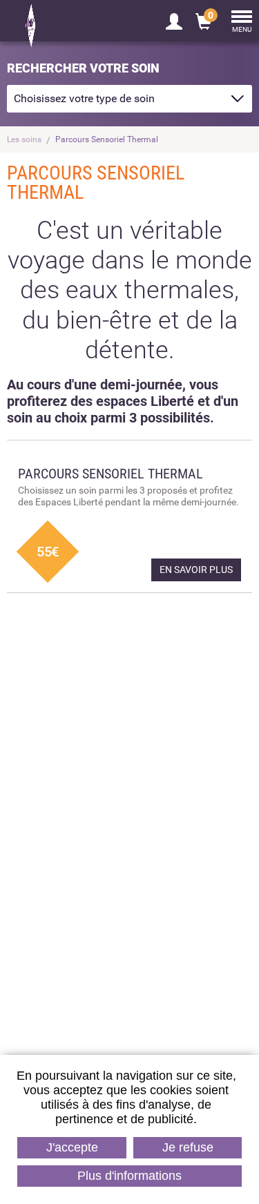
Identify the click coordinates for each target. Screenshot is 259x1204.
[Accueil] (62, 25)
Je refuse (187, 1147)
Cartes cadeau (90, 811)
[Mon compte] (174, 20)
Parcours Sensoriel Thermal (106, 139)
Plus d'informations (129, 1176)
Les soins (24, 139)
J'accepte (72, 1147)
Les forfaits (129, 931)
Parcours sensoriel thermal (169, 811)
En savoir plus (196, 569)
